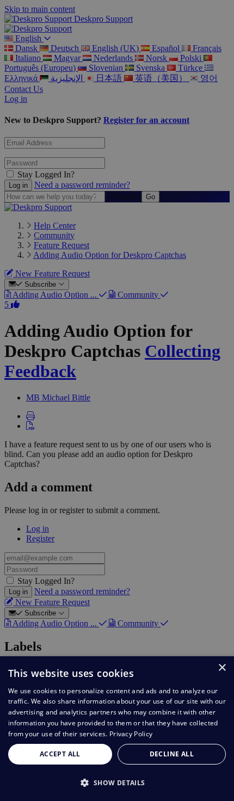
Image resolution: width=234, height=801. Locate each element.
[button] (117, 782)
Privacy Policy (130, 733)
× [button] (222, 668)
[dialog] (117, 728)
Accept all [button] (60, 754)
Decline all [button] (172, 754)
